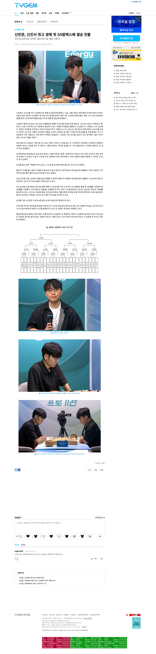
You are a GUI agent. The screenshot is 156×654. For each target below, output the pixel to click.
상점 (50, 13)
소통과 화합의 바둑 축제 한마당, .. (125, 106)
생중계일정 (42, 21)
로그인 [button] (138, 13)
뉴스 (16, 13)
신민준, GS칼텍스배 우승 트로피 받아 (31, 577)
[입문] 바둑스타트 (120, 70)
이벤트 (57, 13)
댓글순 (137, 93)
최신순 (17, 545)
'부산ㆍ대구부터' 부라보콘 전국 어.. (126, 109)
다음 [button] (95, 470)
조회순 (132, 93)
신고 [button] (101, 558)
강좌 (22, 13)
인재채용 (66, 615)
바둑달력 (54, 21)
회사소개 (45, 615)
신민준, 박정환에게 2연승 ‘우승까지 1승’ (32, 583)
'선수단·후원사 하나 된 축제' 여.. (125, 100)
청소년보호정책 (95, 615)
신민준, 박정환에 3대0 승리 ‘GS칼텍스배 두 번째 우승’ (37, 580)
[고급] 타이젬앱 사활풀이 (122, 79)
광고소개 (52, 615)
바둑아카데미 (119, 65)
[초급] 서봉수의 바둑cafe (123, 73)
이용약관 (73, 615)
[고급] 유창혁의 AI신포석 (122, 82)
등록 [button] (100, 536)
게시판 (44, 13)
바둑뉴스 (18, 21)
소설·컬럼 (29, 13)
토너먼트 (65, 13)
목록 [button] (101, 470)
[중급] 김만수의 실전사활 (122, 76)
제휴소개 (59, 615)
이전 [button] (89, 470)
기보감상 (30, 21)
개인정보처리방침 (82, 615)
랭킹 (37, 13)
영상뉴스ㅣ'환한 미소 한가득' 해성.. (126, 103)
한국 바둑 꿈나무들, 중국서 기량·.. (125, 97)
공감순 (23, 545)
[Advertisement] (59, 491)
